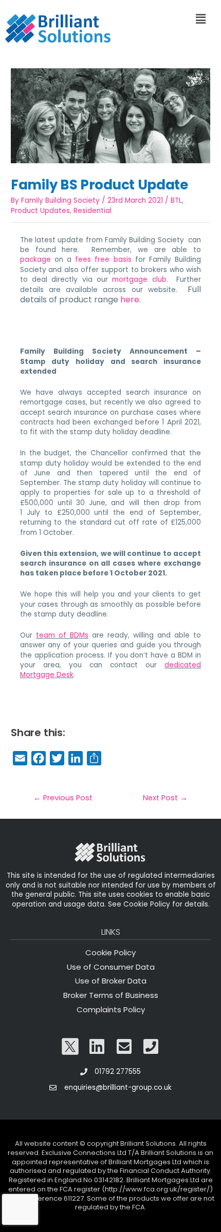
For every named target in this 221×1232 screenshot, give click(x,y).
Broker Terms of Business (110, 995)
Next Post (165, 798)
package (35, 259)
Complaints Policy (111, 1009)
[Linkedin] (97, 1046)
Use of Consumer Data (111, 966)
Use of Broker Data (110, 980)
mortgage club (139, 279)
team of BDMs (62, 635)
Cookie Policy (110, 952)
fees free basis (103, 259)
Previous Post (63, 798)
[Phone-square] (151, 1046)
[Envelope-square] (124, 1046)
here (129, 299)
